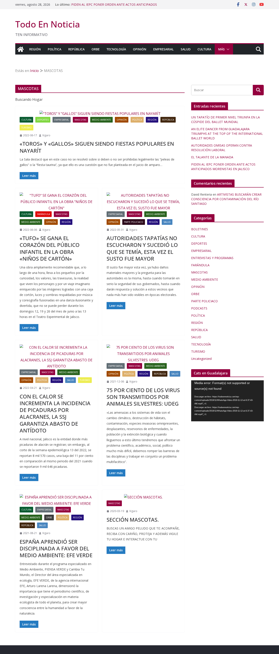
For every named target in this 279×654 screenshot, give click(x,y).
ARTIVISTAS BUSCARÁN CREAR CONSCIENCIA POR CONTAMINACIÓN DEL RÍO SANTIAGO (226, 199)
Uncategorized (201, 359)
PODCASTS (199, 308)
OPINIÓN (139, 49)
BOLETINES (199, 229)
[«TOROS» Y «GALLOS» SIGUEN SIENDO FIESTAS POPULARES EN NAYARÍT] (100, 114)
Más (221, 49)
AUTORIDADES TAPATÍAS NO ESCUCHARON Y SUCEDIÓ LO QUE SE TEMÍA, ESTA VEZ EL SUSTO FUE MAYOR (142, 248)
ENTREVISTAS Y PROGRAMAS (212, 258)
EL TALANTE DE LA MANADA (92, 4)
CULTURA (204, 49)
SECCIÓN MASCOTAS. (133, 519)
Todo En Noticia (47, 24)
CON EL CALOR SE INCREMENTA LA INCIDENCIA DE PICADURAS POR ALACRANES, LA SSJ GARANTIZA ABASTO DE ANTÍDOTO (55, 413)
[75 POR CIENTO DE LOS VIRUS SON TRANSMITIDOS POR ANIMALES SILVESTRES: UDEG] (143, 353)
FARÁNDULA (43, 214)
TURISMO (26, 127)
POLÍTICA (54, 49)
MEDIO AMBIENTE (101, 119)
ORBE (96, 49)
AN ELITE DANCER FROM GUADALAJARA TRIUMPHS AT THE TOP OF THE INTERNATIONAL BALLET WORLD (227, 133)
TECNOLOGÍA (116, 49)
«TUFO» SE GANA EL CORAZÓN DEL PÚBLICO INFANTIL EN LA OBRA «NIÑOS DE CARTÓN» (50, 248)
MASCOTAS (80, 119)
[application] (227, 400)
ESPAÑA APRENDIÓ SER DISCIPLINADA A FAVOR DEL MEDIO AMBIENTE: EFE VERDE (56, 548)
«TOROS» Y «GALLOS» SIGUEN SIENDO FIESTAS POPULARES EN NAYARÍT (97, 147)
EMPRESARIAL (163, 49)
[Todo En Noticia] (20, 49)
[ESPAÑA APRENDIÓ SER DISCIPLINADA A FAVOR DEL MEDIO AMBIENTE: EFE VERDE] (57, 500)
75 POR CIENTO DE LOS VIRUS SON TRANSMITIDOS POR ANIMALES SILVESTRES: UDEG (143, 396)
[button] (227, 49)
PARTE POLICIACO (133, 222)
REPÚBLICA (76, 49)
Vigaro (46, 135)
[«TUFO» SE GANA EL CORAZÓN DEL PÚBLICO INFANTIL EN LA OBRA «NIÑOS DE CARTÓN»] (57, 201)
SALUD (186, 49)
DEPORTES (43, 119)
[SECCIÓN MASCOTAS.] (143, 497)
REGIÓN (35, 49)
